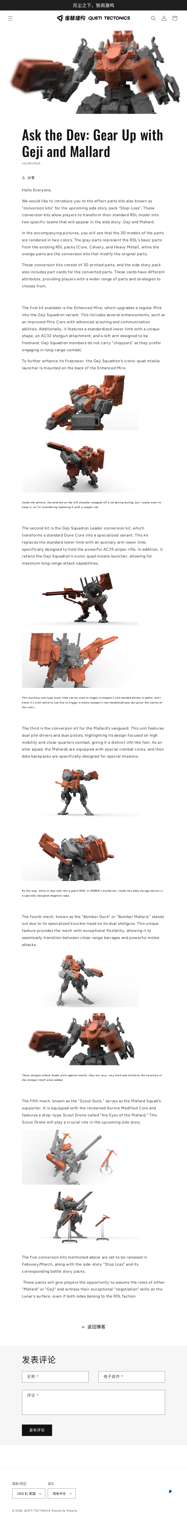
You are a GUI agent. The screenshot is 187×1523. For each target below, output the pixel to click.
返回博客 (96, 1327)
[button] (10, 18)
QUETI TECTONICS (37, 1510)
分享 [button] (31, 178)
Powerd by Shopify (64, 1510)
